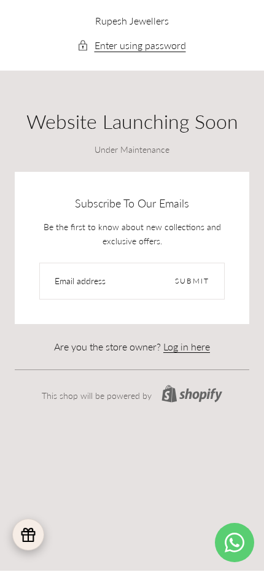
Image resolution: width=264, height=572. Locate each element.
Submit (192, 280)
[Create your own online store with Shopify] (191, 394)
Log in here (186, 346)
